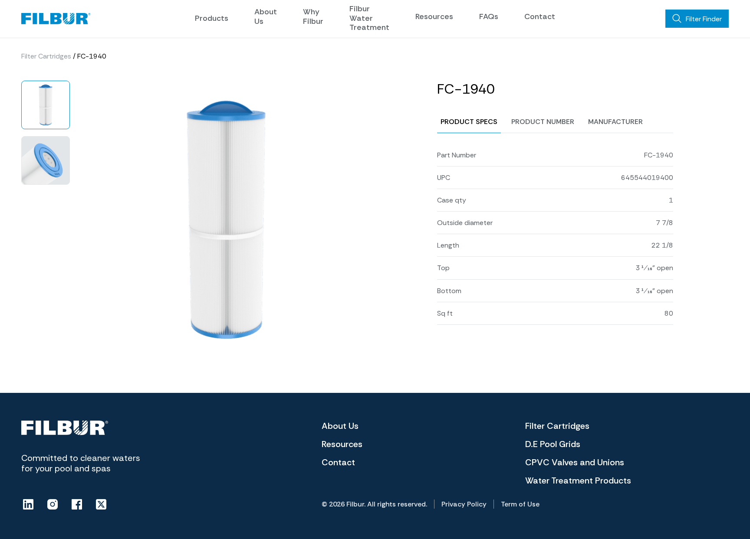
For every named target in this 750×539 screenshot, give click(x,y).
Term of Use (520, 504)
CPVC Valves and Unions (574, 462)
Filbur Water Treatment (369, 18)
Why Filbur (313, 16)
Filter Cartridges (46, 56)
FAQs (488, 16)
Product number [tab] (542, 121)
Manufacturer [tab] (615, 121)
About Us (265, 16)
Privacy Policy (464, 504)
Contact (539, 16)
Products (211, 18)
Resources (434, 16)
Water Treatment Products (578, 480)
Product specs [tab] (469, 121)
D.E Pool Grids (552, 444)
